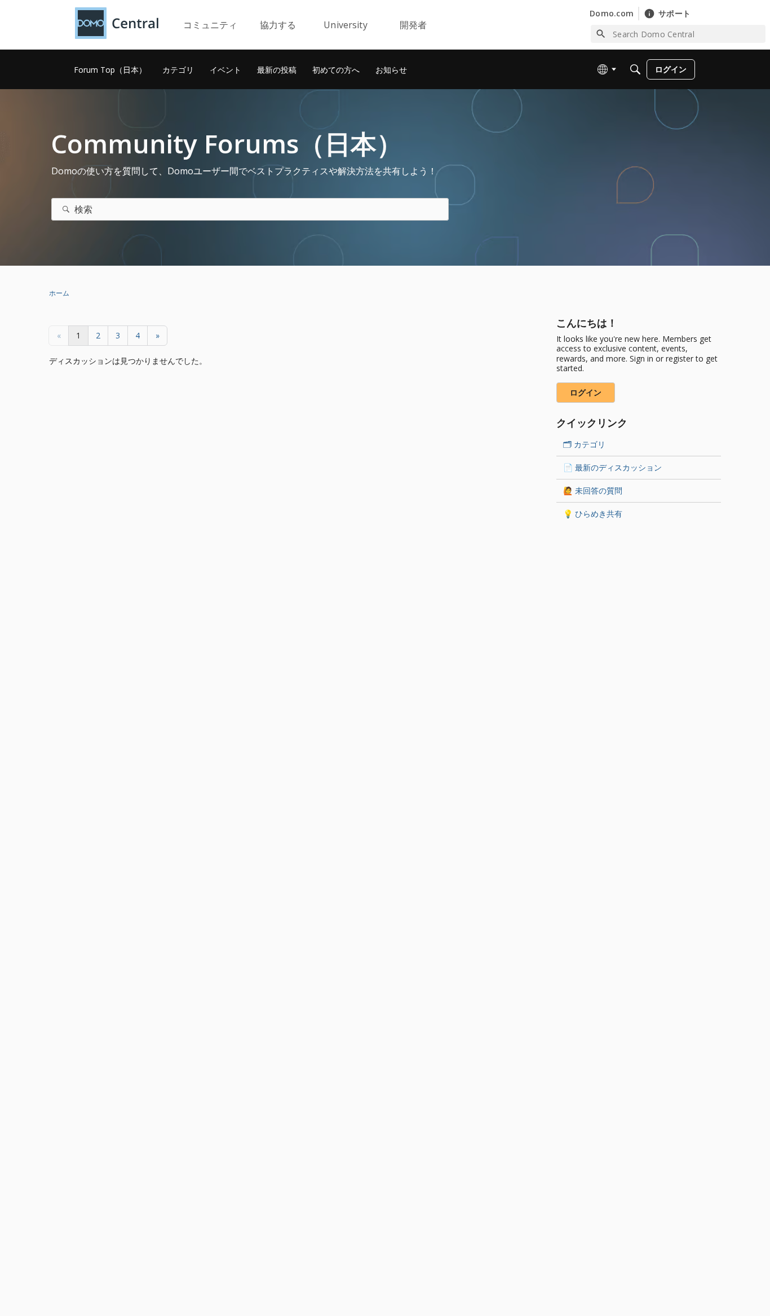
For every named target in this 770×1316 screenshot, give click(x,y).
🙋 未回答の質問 (592, 490)
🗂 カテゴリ (584, 444)
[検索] (65, 209)
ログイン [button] (585, 392)
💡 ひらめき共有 (592, 513)
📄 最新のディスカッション (612, 467)
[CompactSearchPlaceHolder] (635, 69)
